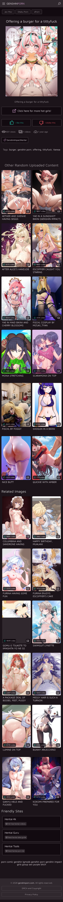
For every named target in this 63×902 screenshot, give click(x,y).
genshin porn (24, 149)
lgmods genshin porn (34, 861)
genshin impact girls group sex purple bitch (39, 863)
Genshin (15, 3)
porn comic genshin (11, 861)
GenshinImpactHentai (17, 140)
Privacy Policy (31, 894)
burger (12, 149)
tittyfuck (47, 149)
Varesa (56, 149)
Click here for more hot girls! (34, 110)
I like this (19, 122)
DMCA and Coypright (31, 888)
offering (37, 149)
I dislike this (50, 122)
